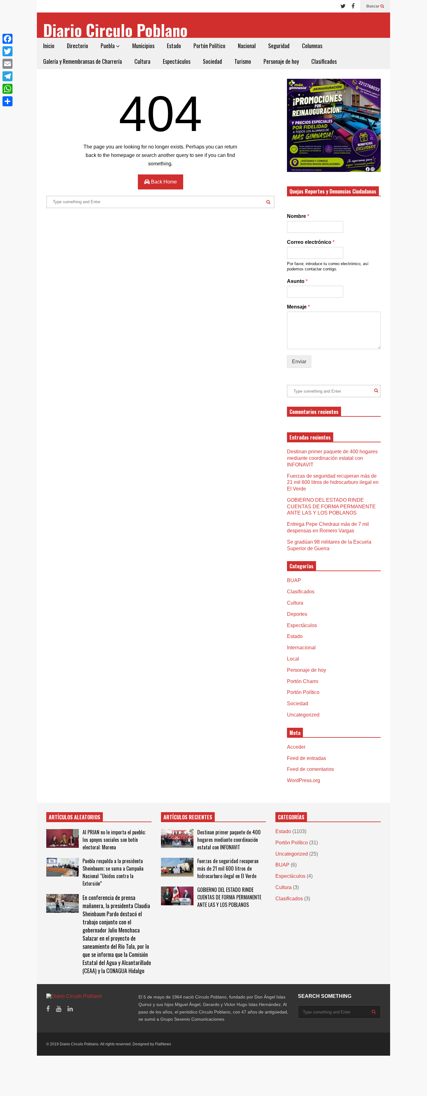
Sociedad (212, 61)
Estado (174, 46)
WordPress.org (303, 780)
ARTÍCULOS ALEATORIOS (74, 817)
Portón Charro (302, 681)
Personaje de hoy (281, 61)
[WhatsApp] (7, 89)
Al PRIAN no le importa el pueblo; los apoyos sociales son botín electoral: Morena (114, 839)
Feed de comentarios (310, 769)
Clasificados (324, 61)
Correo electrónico (310, 242)
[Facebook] (352, 6)
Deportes (297, 614)
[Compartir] (7, 101)
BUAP (294, 580)
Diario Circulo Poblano (115, 30)
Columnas (312, 46)
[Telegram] (7, 76)
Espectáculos (176, 61)
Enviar (299, 361)
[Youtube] (58, 1009)
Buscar (373, 6)
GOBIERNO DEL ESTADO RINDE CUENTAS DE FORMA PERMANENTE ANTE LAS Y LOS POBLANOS (331, 506)
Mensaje (298, 306)
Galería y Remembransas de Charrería (82, 61)
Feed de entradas (306, 758)
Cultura (142, 61)
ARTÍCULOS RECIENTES (187, 817)
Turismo (242, 61)
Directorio (77, 46)
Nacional (247, 46)
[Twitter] (343, 6)
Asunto (297, 281)
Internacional (301, 647)
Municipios (143, 46)
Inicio (48, 46)
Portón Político (209, 46)
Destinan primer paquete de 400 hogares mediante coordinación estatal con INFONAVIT (332, 458)
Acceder (296, 747)
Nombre (298, 216)
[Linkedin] (70, 1009)
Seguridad (278, 46)
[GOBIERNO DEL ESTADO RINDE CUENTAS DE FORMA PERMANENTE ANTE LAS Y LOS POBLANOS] (177, 896)
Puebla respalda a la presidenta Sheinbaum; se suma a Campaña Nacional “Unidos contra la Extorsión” (113, 872)
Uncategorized (303, 714)
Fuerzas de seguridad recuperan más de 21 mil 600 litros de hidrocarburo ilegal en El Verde (333, 482)
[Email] (7, 64)
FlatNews (163, 1044)
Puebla (108, 46)
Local (293, 658)
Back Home (163, 181)
